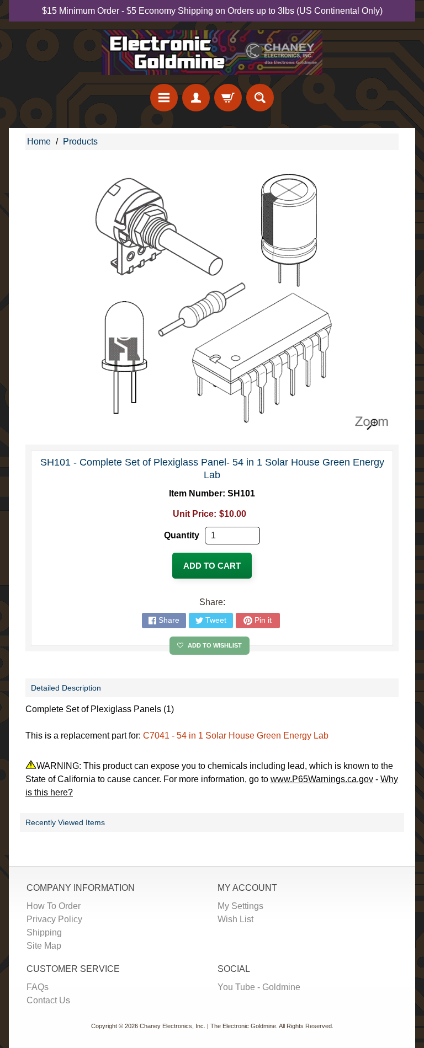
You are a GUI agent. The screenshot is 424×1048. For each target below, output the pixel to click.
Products (80, 141)
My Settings (240, 906)
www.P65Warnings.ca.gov (322, 779)
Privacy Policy (54, 919)
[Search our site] (260, 97)
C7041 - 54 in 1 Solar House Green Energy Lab (235, 735)
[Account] (196, 97)
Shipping (44, 932)
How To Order (53, 906)
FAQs (37, 987)
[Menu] (164, 97)
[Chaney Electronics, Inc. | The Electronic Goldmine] (212, 52)
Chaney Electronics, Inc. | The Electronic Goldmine (208, 1026)
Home (39, 141)
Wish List (235, 919)
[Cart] (228, 97)
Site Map (43, 945)
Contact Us (48, 1000)
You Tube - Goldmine (259, 987)
